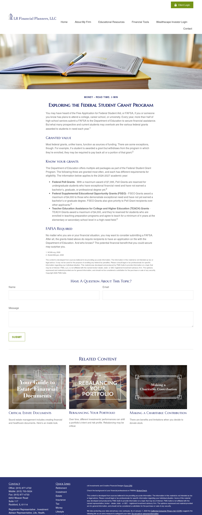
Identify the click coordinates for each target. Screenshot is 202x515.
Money (59, 507)
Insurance (61, 499)
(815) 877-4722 (23, 487)
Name (12, 287)
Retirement (61, 487)
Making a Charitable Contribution (158, 413)
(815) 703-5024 (24, 491)
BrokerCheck (142, 490)
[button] (64, 21)
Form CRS (128, 485)
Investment (61, 491)
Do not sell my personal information (145, 513)
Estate (59, 495)
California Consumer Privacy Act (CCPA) (166, 510)
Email (106, 287)
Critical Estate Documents (30, 413)
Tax (57, 503)
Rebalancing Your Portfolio (92, 413)
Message (14, 308)
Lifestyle (60, 511)
